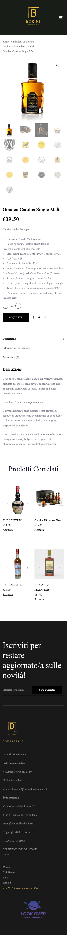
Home (6, 41)
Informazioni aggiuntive (16, 347)
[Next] (27, 503)
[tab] (33, 338)
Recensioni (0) (11, 357)
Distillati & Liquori (23, 41)
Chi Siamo (9, 872)
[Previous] (8, 503)
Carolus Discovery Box (47, 520)
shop (5, 877)
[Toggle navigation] (61, 17)
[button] (18, 306)
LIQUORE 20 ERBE (15, 584)
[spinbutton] (12, 305)
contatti (7, 882)
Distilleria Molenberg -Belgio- (19, 46)
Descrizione (9, 338)
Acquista (8, 529)
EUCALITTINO (12, 520)
